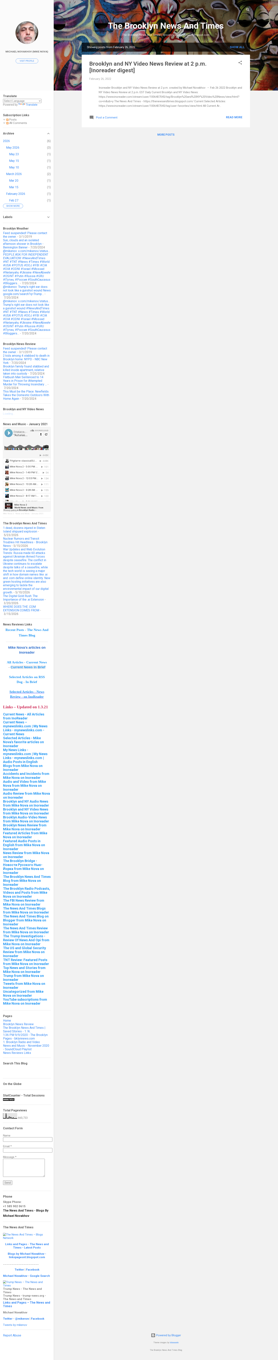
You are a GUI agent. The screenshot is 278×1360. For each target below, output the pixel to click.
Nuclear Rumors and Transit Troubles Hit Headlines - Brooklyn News (25, 542)
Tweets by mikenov (15, 1325)
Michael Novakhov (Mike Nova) (26, 51)
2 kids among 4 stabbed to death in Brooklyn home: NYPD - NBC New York (26, 359)
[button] (240, 63)
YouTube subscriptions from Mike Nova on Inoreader (25, 1001)
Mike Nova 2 (8, 513)
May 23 (14, 154)
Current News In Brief (28, 667)
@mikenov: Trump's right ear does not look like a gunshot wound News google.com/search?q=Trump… (27, 290)
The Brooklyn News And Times (166, 26)
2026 (6, 141)
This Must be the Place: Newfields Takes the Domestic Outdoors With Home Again (26, 395)
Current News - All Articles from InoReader (23, 716)
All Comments (18, 123)
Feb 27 (13, 200)
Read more (234, 117)
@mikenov (22, 1318)
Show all (237, 47)
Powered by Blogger (168, 1335)
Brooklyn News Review (18, 1024)
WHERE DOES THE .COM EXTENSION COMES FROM (21, 608)
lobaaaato (174, 1342)
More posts (166, 134)
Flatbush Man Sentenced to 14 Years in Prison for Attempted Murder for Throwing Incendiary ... (25, 380)
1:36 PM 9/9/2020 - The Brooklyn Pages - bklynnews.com (25, 1036)
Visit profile (27, 61)
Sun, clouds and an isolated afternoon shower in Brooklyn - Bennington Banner (23, 243)
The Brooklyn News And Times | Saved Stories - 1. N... (24, 1029)
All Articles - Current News (27, 662)
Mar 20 (13, 180)
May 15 (14, 161)
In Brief (31, 682)
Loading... (9, 413)
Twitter (19, 1269)
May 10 (14, 167)
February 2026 (15, 194)
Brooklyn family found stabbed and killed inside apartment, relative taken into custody (26, 370)
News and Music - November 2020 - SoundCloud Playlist (26, 1047)
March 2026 (14, 174)
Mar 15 (13, 187)
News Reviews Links (17, 1053)
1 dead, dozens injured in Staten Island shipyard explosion (24, 529)
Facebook (32, 1269)
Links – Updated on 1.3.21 (25, 707)
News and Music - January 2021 (29, 513)
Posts (13, 119)
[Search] (247, 10)
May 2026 (12, 147)
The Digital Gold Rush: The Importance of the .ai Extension (23, 597)
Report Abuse (12, 1335)
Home (7, 1020)
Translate (31, 104)
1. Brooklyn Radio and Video (21, 1042)
